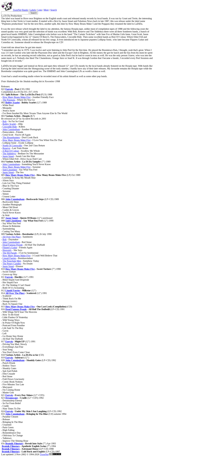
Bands (25, 10)
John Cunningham (11, 129)
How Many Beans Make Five (17, 97)
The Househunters (11, 137)
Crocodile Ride (10, 126)
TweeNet (17, 10)
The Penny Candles (12, 263)
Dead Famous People (13, 245)
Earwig (9, 89)
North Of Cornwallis (12, 145)
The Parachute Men (12, 261)
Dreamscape (11, 398)
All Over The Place (11, 237)
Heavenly (7, 250)
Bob (5, 121)
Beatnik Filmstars (14, 443)
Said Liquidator (10, 169)
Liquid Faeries (9, 258)
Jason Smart (8, 156)
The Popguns (9, 100)
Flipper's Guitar (10, 247)
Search (53, 10)
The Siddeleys (9, 153)
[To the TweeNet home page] (7, 10)
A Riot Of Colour (10, 151)
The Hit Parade (10, 253)
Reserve (6, 148)
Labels (33, 10)
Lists (40, 10)
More (46, 10)
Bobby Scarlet (12, 102)
